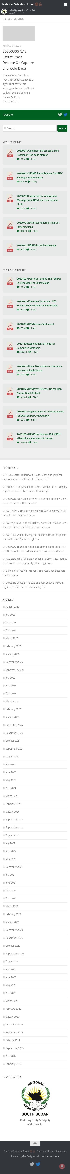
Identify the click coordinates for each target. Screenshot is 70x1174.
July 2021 (10, 874)
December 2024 (14, 725)
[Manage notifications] (62, 1166)
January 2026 (12, 654)
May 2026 (11, 622)
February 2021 (13, 914)
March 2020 (12, 1000)
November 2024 (14, 732)
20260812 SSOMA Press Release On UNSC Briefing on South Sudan (40, 175)
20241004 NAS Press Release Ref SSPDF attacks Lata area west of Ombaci (39, 436)
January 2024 (12, 811)
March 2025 (12, 701)
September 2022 (15, 827)
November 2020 (14, 937)
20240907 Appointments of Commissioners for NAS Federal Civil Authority (40, 413)
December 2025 (14, 662)
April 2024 (11, 788)
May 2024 (11, 780)
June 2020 (11, 977)
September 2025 (15, 669)
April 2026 (11, 630)
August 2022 (12, 835)
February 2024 (13, 803)
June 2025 (11, 685)
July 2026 (10, 614)
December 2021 (14, 866)
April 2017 (11, 1056)
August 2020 (12, 961)
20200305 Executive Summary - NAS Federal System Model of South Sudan (37, 303)
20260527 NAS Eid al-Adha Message (36, 245)
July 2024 (10, 764)
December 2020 (14, 930)
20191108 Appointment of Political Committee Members (36, 345)
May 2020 (11, 985)
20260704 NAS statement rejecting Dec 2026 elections (38, 224)
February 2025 (13, 709)
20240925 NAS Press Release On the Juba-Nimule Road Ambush (40, 391)
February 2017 (13, 1064)
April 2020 (11, 993)
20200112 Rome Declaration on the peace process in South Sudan (39, 368)
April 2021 (11, 898)
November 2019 (14, 1032)
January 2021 (12, 922)
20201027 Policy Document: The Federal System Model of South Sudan (39, 280)
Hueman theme (52, 1156)
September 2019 (15, 1048)
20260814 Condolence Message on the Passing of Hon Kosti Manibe (38, 152)
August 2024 (12, 756)
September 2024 (15, 748)
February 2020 (13, 1008)
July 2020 (10, 969)
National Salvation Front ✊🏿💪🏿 (22, 4)
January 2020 (12, 1016)
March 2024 (12, 796)
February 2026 (13, 646)
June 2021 (11, 882)
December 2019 (14, 1024)
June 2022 (11, 851)
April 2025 (11, 693)
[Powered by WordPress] (23, 1156)
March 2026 (12, 638)
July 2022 (10, 843)
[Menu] (66, 4)
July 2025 (10, 677)
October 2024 (13, 740)
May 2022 (11, 859)
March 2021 (12, 906)
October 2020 (13, 945)
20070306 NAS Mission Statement (35, 324)
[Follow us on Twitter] (60, 115)
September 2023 (15, 819)
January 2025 (12, 717)
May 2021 (11, 890)
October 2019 (13, 1040)
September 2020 (15, 953)
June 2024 (11, 772)
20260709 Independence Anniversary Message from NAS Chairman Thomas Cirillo (37, 200)
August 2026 (12, 606)
